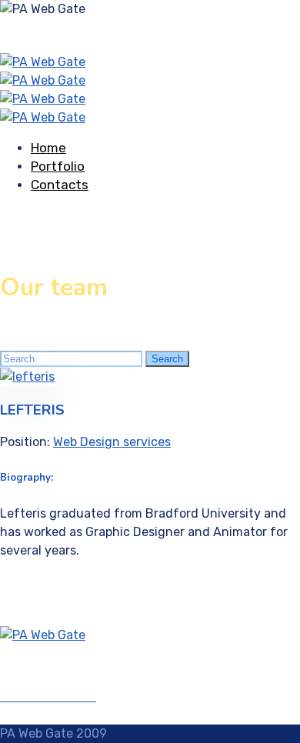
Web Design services (112, 442)
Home (48, 147)
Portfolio (58, 166)
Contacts (59, 184)
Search (167, 359)
